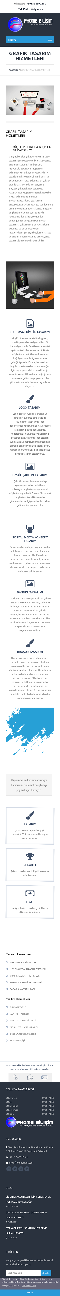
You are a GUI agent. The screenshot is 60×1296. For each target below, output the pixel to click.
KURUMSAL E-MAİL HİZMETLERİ (26, 982)
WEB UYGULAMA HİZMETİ (23, 1020)
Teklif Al (23, 9)
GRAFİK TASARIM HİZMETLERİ (25, 976)
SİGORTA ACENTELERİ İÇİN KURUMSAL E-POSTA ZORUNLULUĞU (29, 1199)
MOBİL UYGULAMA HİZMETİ (24, 1027)
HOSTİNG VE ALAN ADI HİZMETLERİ (28, 969)
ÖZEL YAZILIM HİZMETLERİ (23, 1034)
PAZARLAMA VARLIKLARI (22, 989)
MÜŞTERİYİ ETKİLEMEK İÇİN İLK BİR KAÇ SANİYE (32, 148)
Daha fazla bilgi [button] (29, 1285)
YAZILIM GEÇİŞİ (17, 1040)
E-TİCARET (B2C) (18, 1007)
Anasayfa (13, 70)
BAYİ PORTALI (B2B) (19, 1014)
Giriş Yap (36, 9)
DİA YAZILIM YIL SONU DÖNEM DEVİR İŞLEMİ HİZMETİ (26, 1215)
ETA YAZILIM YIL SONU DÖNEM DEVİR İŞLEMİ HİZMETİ (26, 1231)
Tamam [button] (30, 1293)
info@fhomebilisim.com (21, 1162)
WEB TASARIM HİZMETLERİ (23, 962)
